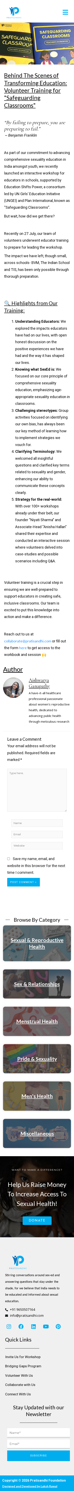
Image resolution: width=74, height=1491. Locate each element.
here (23, 647)
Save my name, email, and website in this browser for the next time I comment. (36, 866)
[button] (54, 12)
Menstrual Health (37, 1021)
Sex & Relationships (37, 984)
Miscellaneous (37, 1133)
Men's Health (37, 1096)
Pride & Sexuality (37, 1059)
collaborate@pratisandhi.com (27, 641)
